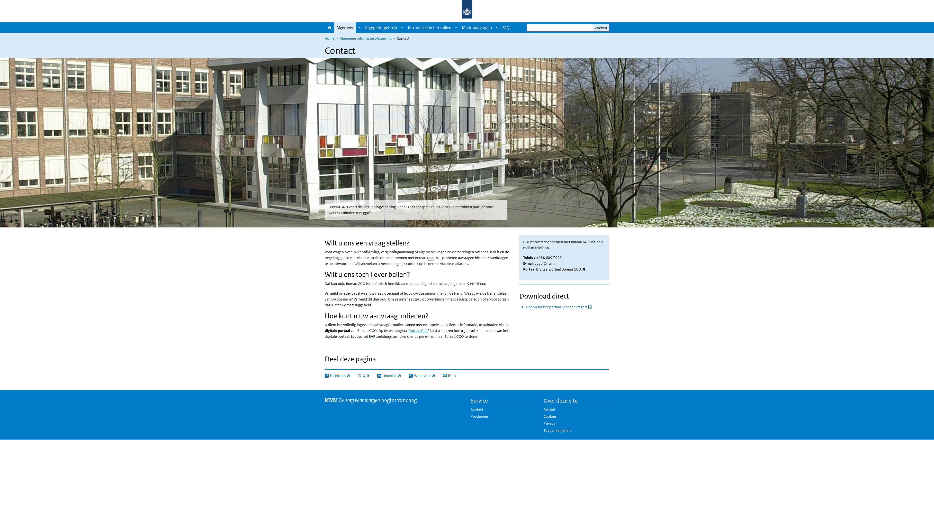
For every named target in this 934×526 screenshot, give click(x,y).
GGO (430, 257)
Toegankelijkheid (558, 430)
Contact (477, 409)
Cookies (550, 416)
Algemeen (345, 27)
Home (329, 27)
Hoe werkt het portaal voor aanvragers (559, 306)
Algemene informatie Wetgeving (366, 38)
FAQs (507, 27)
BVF (372, 336)
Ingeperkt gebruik (381, 27)
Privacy (549, 423)
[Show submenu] (359, 27)
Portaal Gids (418, 330)
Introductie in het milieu (429, 27)
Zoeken (601, 28)
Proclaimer (479, 416)
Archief (549, 409)
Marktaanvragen (477, 27)
